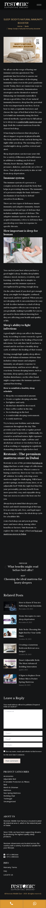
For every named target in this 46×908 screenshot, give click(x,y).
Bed (5, 785)
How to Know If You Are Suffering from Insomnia (30, 604)
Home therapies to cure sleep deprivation (30, 617)
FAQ (5, 871)
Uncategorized (10, 801)
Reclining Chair (9, 796)
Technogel (8, 799)
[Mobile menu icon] (39, 5)
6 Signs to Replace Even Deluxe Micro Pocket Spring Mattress (29, 678)
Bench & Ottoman (11, 787)
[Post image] (10, 606)
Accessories (8, 776)
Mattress (7, 790)
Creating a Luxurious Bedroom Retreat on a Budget (29, 648)
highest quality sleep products (19, 835)
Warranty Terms (10, 867)
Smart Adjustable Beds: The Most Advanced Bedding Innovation (29, 663)
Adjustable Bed (10, 779)
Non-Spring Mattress (12, 793)
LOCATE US (8, 875)
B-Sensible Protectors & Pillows (16, 782)
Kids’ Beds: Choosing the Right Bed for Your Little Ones (30, 632)
